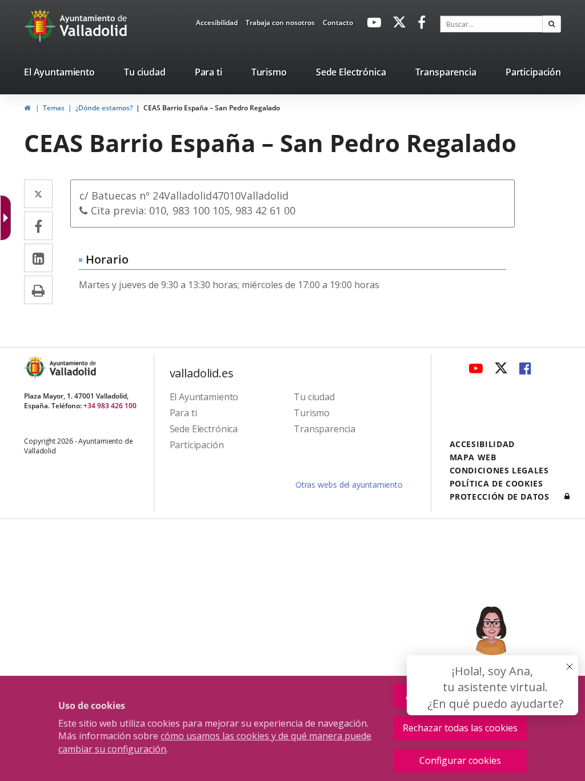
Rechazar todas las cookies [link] (460, 728)
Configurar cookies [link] (460, 760)
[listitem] (59, 74)
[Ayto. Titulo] (72, 367)
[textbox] (491, 24)
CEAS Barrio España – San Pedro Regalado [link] (211, 108)
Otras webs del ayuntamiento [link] (349, 484)
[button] (551, 24)
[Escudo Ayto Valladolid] (36, 367)
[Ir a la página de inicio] (41, 26)
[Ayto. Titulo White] (94, 26)
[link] (217, 24)
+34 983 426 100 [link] (110, 406)
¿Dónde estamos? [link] (104, 108)
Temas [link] (54, 108)
